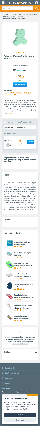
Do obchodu (20, 84)
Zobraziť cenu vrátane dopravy (26, 122)
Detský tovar (16, 14)
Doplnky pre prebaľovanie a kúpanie (12, 16)
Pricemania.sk (6, 14)
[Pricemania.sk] (20, 2)
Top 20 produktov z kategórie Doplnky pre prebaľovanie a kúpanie (18, 94)
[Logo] (20, 70)
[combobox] (20, 127)
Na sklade (10, 122)
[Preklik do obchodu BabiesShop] (8, 141)
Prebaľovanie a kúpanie (29, 14)
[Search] (36, 8)
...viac (10, 113)
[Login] (36, 3)
